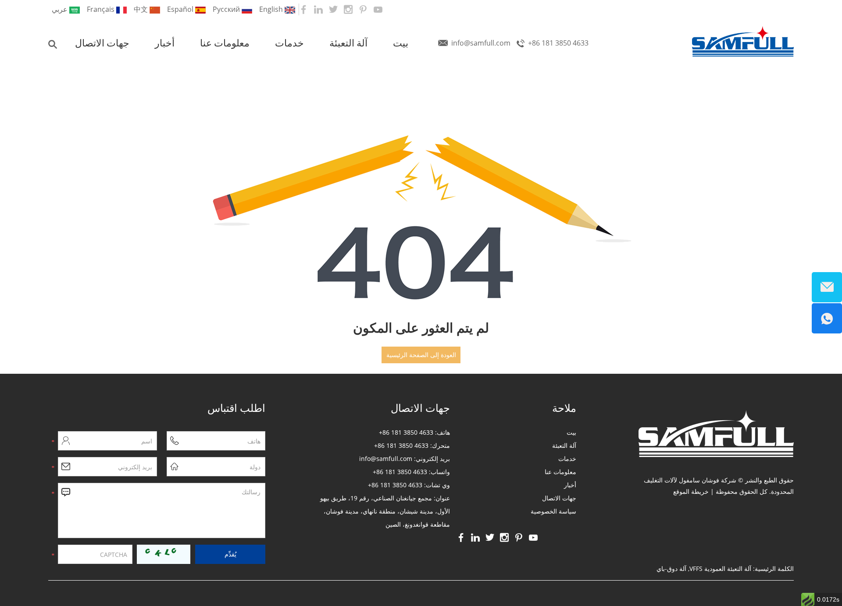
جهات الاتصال (102, 43)
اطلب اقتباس (236, 408)
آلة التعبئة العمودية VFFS (720, 568)
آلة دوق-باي (671, 568)
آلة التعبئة (348, 43)
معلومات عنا (225, 43)
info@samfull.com (480, 43)
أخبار (165, 43)
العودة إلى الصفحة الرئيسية (421, 354)
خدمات (289, 43)
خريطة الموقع (691, 491)
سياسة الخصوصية (553, 511)
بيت (400, 43)
